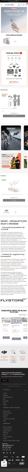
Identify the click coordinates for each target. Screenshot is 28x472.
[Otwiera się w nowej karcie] (3, 453)
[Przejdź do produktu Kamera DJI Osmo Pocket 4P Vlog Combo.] (14, 100)
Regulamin (5, 395)
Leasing (5, 438)
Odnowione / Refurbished (9, 418)
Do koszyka (14, 116)
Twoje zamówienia (7, 428)
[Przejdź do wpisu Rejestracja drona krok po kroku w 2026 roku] (6, 320)
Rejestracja (5, 432)
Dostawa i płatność (7, 426)
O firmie (5, 393)
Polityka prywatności (8, 397)
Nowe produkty (6, 411)
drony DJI (19, 240)
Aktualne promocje (7, 413)
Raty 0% (5, 434)
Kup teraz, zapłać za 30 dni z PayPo (11, 440)
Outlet (4, 420)
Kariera (4, 403)
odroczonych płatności (15, 266)
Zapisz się (4, 380)
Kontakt (5, 404)
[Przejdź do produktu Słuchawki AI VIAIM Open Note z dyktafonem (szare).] (14, 186)
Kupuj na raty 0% (15, 1)
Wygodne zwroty (7, 430)
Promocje (5, 416)
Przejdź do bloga (22, 314)
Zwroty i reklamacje (7, 436)
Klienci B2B (5, 401)
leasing (11, 275)
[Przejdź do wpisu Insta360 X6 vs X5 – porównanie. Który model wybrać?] (16, 321)
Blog (4, 399)
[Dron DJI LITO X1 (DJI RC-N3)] (14, 70)
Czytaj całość (6, 337)
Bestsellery (5, 415)
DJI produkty (9, 260)
